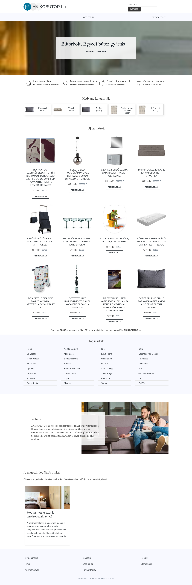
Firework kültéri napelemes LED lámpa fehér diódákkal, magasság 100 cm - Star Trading (114, 304)
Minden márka (31, 558)
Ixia (140, 369)
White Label (106, 359)
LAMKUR (105, 378)
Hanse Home (70, 373)
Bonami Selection (72, 369)
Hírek (27, 564)
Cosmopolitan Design (148, 354)
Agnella (30, 369)
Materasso (69, 354)
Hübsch (67, 364)
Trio (140, 378)
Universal (31, 354)
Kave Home (106, 354)
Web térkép (89, 17)
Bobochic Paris (71, 359)
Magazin (87, 558)
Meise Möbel (33, 359)
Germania (31, 373)
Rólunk (144, 558)
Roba (29, 349)
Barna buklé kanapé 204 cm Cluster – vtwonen (151, 172)
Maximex (68, 383)
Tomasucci (143, 364)
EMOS (141, 383)
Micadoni (31, 378)
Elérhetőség (146, 564)
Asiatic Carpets (71, 349)
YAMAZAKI (32, 364)
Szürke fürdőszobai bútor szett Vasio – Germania (114, 172)
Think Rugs (106, 373)
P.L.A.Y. (104, 364)
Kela (140, 349)
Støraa (104, 383)
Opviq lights (32, 383)
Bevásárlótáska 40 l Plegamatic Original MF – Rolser (40, 241)
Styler (66, 378)
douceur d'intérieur (147, 373)
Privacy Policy (159, 17)
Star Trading (107, 369)
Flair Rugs (143, 359)
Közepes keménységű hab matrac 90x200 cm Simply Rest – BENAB (151, 241)
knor (103, 349)
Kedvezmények (32, 570)
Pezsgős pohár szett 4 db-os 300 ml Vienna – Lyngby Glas (77, 241)
